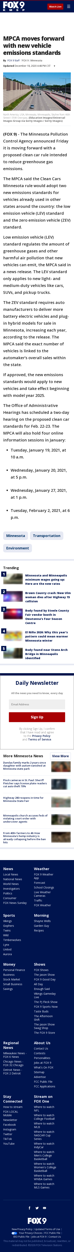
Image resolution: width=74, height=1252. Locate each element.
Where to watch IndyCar (44, 1145)
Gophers (8, 926)
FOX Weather (42, 905)
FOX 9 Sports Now (46, 1006)
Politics (7, 893)
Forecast (39, 883)
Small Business (12, 984)
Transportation (46, 535)
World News (11, 884)
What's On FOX (43, 1067)
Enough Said (42, 989)
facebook (29, 1208)
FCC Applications (44, 1086)
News (8, 868)
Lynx (6, 944)
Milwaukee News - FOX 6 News (15, 1055)
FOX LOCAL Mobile (10, 1113)
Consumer (9, 898)
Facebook (9, 1124)
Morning (41, 915)
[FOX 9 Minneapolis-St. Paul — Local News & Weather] (14, 6)
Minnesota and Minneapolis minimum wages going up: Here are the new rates (46, 580)
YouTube (9, 1143)
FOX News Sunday (15, 903)
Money (9, 964)
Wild (5, 935)
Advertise (40, 1077)
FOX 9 (25, 60)
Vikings (7, 921)
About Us (42, 1042)
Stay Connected (12, 1099)
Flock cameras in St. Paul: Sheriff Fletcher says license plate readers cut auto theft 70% (25, 783)
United (7, 949)
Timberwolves (12, 940)
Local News (10, 874)
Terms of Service (39, 739)
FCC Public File (43, 1081)
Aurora (7, 954)
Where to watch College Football (44, 1117)
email (44, 1208)
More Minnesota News (23, 755)
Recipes (39, 930)
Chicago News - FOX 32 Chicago (13, 1063)
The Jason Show (44, 974)
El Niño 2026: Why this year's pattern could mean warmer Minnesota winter (46, 636)
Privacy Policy (41, 736)
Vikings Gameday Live (45, 995)
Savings (8, 989)
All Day (38, 984)
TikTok (7, 1139)
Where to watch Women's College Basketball (45, 1167)
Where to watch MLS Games (44, 1185)
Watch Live (55, 6)
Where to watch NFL (44, 1108)
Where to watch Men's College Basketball (44, 1155)
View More (60, 756)
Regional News (11, 1045)
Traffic (38, 900)
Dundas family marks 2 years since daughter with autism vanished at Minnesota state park (24, 765)
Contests (39, 1053)
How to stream (12, 1107)
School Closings (44, 887)
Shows (39, 964)
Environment (17, 548)
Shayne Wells (42, 921)
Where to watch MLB (44, 1125)
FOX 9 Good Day (44, 979)
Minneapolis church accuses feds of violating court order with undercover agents (25, 818)
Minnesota (36, 60)
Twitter (7, 1134)
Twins (7, 930)
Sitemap (39, 1072)
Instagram (9, 1129)
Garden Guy (41, 926)
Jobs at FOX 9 (42, 1063)
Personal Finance (14, 970)
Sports (9, 915)
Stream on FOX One (43, 1099)
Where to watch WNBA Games (44, 1177)
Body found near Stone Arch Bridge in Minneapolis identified (46, 654)
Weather (41, 868)
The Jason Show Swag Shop (44, 1026)
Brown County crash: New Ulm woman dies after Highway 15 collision (48, 597)
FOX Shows (41, 970)
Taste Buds (41, 1011)
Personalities (42, 1058)
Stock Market (11, 979)
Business (9, 974)
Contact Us (41, 1048)
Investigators (11, 888)
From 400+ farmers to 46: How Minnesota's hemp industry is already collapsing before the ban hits (24, 837)
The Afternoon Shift (43, 1017)
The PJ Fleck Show (45, 1002)
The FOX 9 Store (44, 1033)
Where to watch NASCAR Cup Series (44, 1135)
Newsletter (10, 1120)
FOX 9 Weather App (43, 876)
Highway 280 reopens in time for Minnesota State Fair (23, 799)
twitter (37, 1208)
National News (12, 879)
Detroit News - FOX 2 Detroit (12, 1071)
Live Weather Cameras (42, 894)
